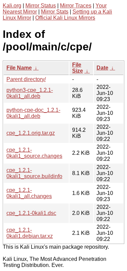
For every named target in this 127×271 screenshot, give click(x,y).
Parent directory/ (26, 79)
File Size (77, 68)
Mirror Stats (54, 12)
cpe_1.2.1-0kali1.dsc (31, 213)
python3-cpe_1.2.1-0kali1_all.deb (29, 93)
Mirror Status (40, 5)
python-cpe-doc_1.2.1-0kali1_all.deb (33, 113)
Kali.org (12, 5)
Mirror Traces (75, 5)
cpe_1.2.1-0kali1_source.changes (34, 153)
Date (102, 68)
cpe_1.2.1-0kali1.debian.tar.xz (29, 233)
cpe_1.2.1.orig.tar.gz (30, 133)
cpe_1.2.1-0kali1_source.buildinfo (34, 173)
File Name (19, 68)
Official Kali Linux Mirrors (65, 18)
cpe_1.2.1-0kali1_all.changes (29, 193)
